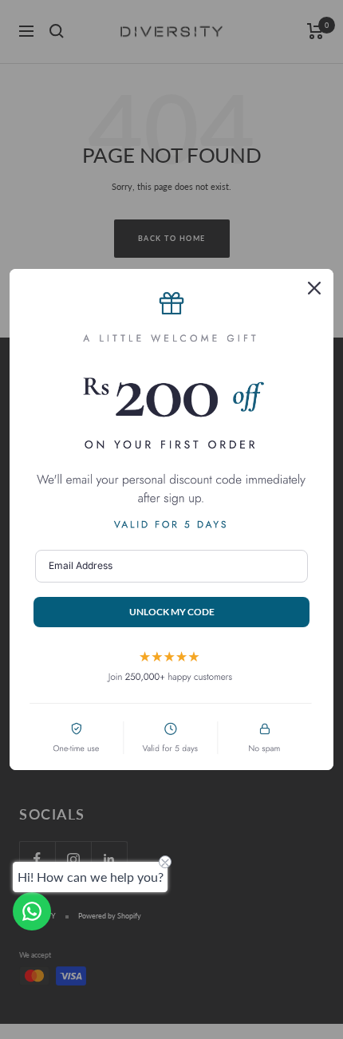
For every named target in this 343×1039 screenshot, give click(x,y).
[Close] (314, 288)
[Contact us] (32, 911)
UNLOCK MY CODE (172, 612)
